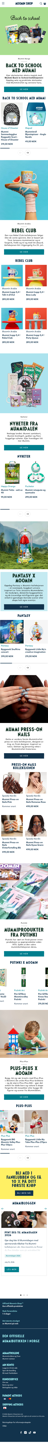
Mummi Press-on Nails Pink (10, 800)
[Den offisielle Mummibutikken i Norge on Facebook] (21, 1433)
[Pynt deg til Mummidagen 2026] (24, 1219)
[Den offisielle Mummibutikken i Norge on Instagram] (25, 1433)
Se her (24, 252)
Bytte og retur (7, 1385)
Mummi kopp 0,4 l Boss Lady (35, 293)
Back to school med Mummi (24, 98)
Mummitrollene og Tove (11, 1356)
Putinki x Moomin (24, 962)
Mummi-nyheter (8, 1359)
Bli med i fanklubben (10, 1373)
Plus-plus (24, 1105)
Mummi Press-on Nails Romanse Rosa (36, 800)
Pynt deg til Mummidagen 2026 (21, 1233)
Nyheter (24, 456)
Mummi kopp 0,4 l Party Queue (35, 336)
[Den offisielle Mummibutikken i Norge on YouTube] (34, 1433)
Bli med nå (24, 1193)
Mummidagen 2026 (13, 1256)
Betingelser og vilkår (10, 1387)
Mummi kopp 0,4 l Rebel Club (11, 336)
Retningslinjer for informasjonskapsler (16, 1422)
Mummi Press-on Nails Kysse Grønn (34, 843)
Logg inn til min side (9, 1368)
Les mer (12, 1269)
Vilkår (4, 1426)
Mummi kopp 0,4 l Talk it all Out (11, 293)
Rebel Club (24, 260)
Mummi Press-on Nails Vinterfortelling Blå (11, 845)
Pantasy (24, 615)
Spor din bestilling (9, 1370)
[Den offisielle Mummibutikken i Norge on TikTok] (30, 1433)
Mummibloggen (24, 1203)
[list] (24, 125)
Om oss (5, 1382)
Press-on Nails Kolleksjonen (24, 766)
